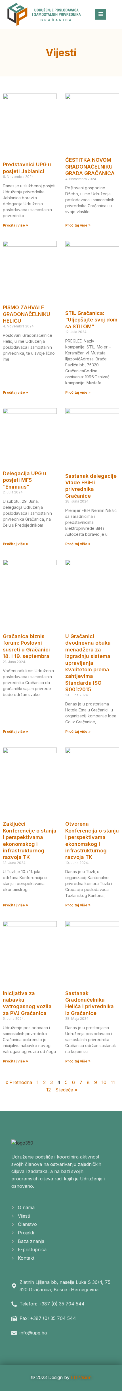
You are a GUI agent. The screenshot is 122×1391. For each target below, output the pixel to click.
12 (48, 1090)
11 (113, 1082)
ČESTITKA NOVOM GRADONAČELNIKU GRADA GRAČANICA (90, 166)
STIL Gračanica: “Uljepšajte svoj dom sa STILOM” (91, 319)
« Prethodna (18, 1082)
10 (104, 1082)
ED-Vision (81, 1377)
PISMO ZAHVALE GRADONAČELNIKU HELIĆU (26, 314)
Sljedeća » (66, 1090)
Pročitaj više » (15, 225)
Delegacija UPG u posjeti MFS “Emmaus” (24, 480)
